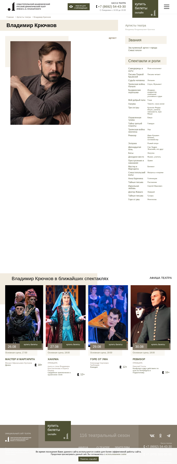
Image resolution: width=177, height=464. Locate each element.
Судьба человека (136, 80)
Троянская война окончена (136, 130)
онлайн (139, 12)
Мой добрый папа (136, 100)
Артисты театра (24, 17)
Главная (10, 17)
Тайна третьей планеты (135, 124)
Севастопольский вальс (136, 173)
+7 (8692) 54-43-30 (112, 6)
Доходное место (136, 157)
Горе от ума (134, 199)
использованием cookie (115, 454)
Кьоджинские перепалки (134, 91)
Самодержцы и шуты (135, 69)
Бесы (130, 153)
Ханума (132, 104)
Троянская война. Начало (136, 85)
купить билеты (31, 344)
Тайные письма (135, 182)
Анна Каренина (135, 178)
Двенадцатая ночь (134, 148)
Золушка (132, 143)
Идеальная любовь (133, 187)
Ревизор (132, 135)
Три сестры (133, 108)
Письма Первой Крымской (136, 75)
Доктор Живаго (135, 192)
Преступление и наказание (136, 162)
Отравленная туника (134, 118)
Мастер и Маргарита (133, 167)
